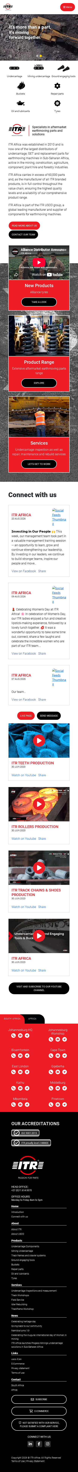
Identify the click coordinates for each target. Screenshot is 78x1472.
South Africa (17, 1385)
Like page (26, 715)
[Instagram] (47, 1444)
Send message (49, 715)
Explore (39, 383)
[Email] (20, 1035)
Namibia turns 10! (20, 1330)
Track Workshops (20, 1295)
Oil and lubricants (20, 1273)
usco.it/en (16, 1359)
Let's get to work (39, 464)
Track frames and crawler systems (28, 1255)
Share (42, 571)
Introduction (17, 1212)
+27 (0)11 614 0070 (21, 1190)
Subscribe (41, 1399)
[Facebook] (39, 1444)
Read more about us (24, 225)
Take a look (39, 302)
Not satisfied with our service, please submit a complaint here (39, 1425)
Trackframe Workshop (22, 1309)
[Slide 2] (41, 56)
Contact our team (23, 234)
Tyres (14, 1278)
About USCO (17, 1234)
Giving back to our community (26, 1326)
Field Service (17, 1300)
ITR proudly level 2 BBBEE (34, 1142)
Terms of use (17, 1373)
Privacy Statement (35, 1461)
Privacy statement (20, 1368)
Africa (14, 1390)
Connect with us (19, 1216)
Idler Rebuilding (19, 1304)
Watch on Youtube (24, 775)
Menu (68, 7)
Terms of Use (18, 1461)
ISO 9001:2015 (29, 1133)
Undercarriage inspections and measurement (34, 1290)
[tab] (12, 1019)
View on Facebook (24, 571)
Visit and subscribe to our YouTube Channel (39, 988)
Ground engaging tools (23, 1260)
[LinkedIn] (30, 1444)
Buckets (15, 1264)
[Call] (13, 1035)
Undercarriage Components (25, 1246)
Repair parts (17, 1269)
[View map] (27, 1035)
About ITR (16, 1229)
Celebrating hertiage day (23, 1321)
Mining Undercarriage (22, 1251)
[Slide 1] (37, 56)
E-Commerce (17, 1363)
